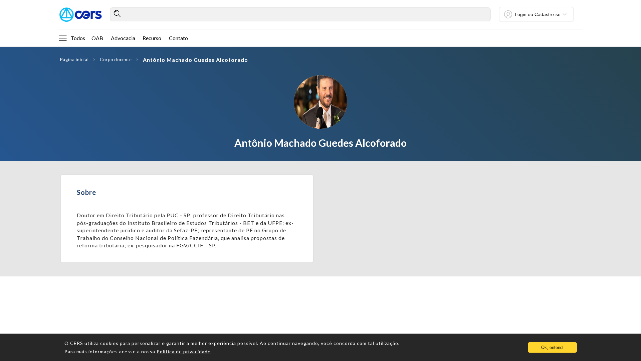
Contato (178, 38)
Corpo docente (116, 59)
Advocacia (123, 38)
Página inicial (74, 59)
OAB (97, 38)
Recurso (152, 38)
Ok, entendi (552, 347)
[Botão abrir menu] (63, 38)
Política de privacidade (184, 351)
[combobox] (300, 14)
